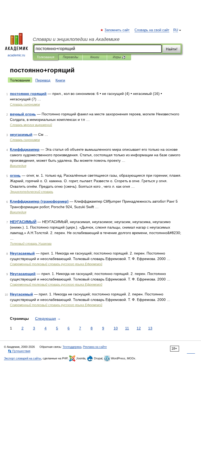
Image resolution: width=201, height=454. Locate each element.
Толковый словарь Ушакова (31, 244)
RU (175, 30)
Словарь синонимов (25, 104)
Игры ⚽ (119, 57)
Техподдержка (72, 346)
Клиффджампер (25, 149)
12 (139, 328)
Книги (94, 57)
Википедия (18, 166)
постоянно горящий (28, 93)
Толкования (45, 57)
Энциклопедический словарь (31, 192)
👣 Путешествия (19, 351)
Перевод (42, 80)
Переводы (70, 57)
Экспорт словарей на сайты (22, 358)
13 (150, 328)
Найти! (171, 49)
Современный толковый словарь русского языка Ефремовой (56, 264)
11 (127, 328)
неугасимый (21, 134)
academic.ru (16, 55)
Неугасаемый (22, 253)
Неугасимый (21, 294)
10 (116, 328)
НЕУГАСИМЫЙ (23, 222)
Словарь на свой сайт (152, 30)
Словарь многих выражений (31, 125)
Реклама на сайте (95, 346)
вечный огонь (23, 114)
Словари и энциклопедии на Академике (76, 39)
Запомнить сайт (117, 30)
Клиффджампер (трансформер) (39, 201)
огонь (15, 175)
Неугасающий (23, 274)
